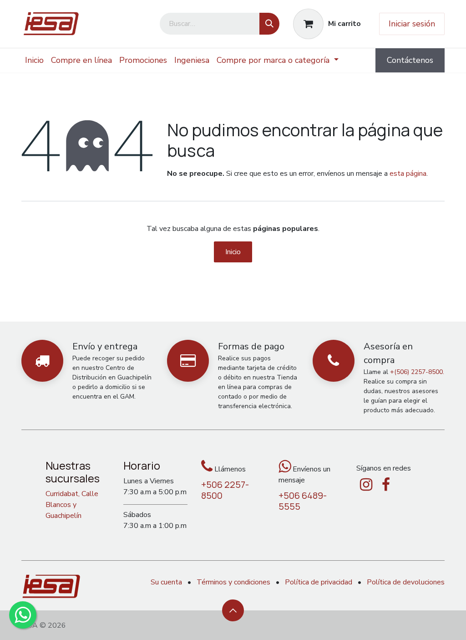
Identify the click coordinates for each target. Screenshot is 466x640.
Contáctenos (410, 60)
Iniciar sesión (412, 23)
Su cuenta (166, 582)
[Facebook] (386, 484)
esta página (408, 174)
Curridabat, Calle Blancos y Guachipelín (72, 505)
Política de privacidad (318, 582)
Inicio (233, 252)
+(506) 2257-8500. (417, 372)
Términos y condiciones (233, 582)
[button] (233, 610)
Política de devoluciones (406, 582)
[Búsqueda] (269, 24)
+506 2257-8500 (225, 490)
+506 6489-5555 (303, 500)
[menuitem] (34, 60)
